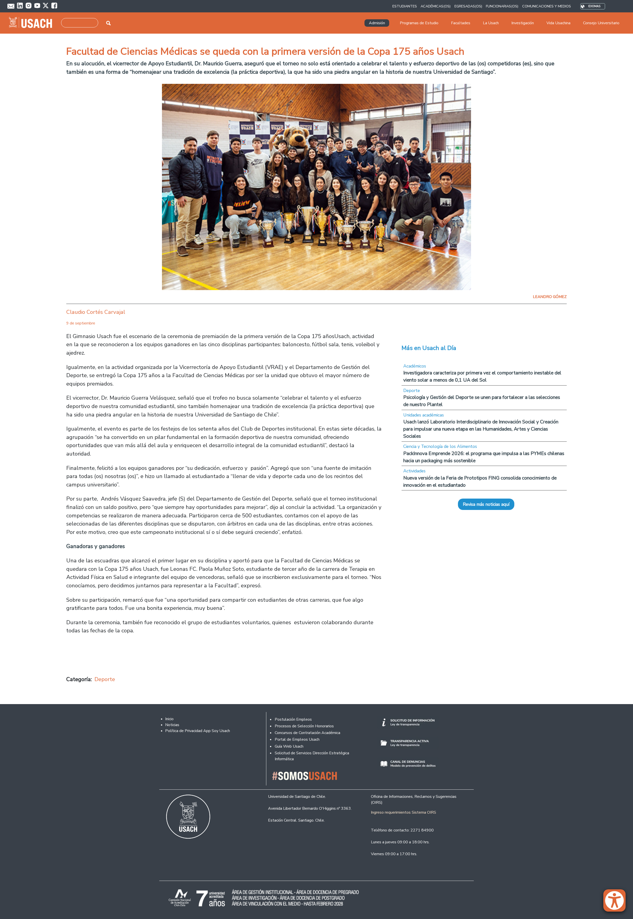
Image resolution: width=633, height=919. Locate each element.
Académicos (414, 366)
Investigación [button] (522, 23)
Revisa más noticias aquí (486, 504)
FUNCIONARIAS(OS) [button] (502, 6)
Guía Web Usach (289, 746)
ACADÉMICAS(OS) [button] (436, 6)
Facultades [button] (460, 23)
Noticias (172, 725)
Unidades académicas (423, 415)
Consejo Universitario (601, 23)
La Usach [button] (491, 23)
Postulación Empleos (293, 719)
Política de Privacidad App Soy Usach (197, 731)
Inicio (169, 719)
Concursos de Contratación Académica (307, 732)
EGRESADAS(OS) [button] (468, 6)
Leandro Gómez (550, 296)
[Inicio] (32, 23)
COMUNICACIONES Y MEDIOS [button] (546, 6)
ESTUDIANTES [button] (404, 6)
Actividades (414, 471)
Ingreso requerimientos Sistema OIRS (403, 812)
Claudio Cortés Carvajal (95, 312)
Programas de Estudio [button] (419, 23)
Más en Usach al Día (429, 348)
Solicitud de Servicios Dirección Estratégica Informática (312, 756)
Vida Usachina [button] (558, 23)
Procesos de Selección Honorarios (304, 726)
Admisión (377, 23)
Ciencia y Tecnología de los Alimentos (440, 446)
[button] (617, 902)
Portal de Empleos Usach (297, 739)
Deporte (104, 679)
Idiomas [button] (594, 6)
